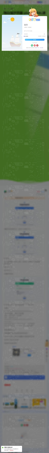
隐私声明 (41, 47)
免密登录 (43, 36)
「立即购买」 (11, 450)
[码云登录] (37, 45)
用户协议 (37, 47)
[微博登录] (35, 45)
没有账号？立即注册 (27, 27)
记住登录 (26, 36)
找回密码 (39, 36)
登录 (35, 39)
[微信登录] (32, 45)
